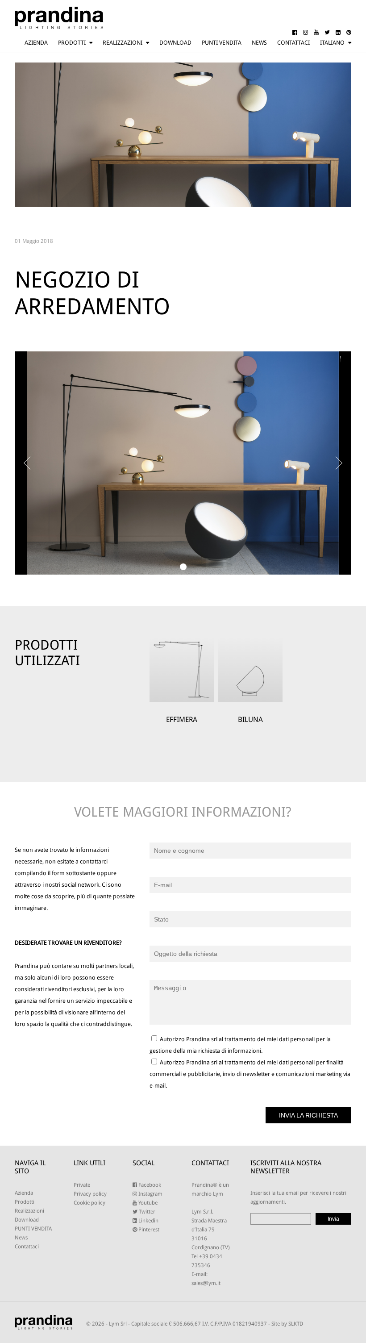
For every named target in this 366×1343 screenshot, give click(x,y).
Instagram (149, 1194)
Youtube (147, 1203)
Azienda (36, 42)
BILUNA (250, 719)
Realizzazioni (122, 42)
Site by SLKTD (287, 1324)
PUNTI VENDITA (221, 42)
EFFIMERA (181, 719)
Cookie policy (89, 1203)
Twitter (146, 1212)
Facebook (149, 1185)
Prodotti (72, 42)
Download (175, 42)
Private (82, 1185)
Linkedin (147, 1221)
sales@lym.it (205, 1283)
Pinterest (148, 1229)
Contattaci (293, 42)
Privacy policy (90, 1194)
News (259, 42)
